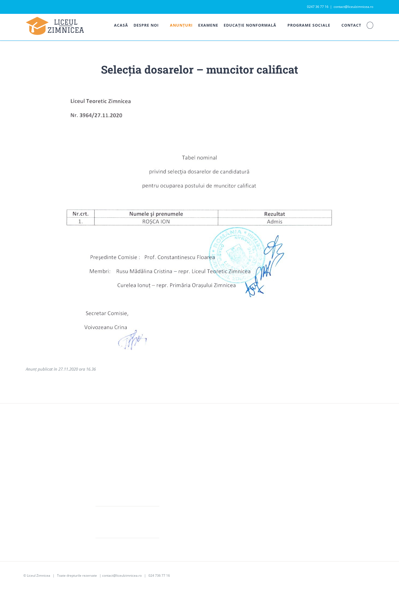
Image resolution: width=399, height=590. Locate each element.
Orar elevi (321, 453)
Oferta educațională (185, 453)
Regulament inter (183, 471)
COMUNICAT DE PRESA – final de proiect (126, 518)
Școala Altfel (251, 445)
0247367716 (43, 474)
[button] (370, 25)
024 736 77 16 (159, 575)
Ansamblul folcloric (258, 471)
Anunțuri (320, 445)
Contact (319, 471)
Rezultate (176, 462)
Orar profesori (325, 462)
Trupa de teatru (254, 479)
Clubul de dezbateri (258, 462)
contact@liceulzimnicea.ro (353, 6)
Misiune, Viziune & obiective (193, 445)
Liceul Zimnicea (38, 575)
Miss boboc (250, 453)
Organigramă (179, 479)
